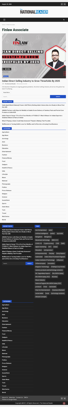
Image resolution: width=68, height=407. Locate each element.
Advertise (12, 397)
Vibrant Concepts (40, 297)
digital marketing (40, 247)
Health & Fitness (7, 168)
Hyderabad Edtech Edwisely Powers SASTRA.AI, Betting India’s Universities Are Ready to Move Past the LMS (17, 232)
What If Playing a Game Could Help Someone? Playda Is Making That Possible (26, 121)
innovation (51, 263)
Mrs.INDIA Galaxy (57, 273)
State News (5, 207)
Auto (3, 142)
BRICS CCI (55, 240)
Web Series (5, 216)
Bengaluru (47, 237)
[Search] (63, 19)
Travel (4, 213)
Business (6, 76)
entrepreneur (48, 250)
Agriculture (5, 132)
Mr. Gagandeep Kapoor (42, 273)
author (52, 233)
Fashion (4, 155)
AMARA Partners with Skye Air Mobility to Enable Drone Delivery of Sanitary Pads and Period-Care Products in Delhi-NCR (17, 239)
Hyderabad (38, 257)
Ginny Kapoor (60, 253)
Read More (6, 92)
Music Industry (40, 280)
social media (39, 293)
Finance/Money (7, 158)
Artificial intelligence (41, 233)
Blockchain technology (42, 240)
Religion (4, 194)
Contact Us (19, 397)
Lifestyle (5, 174)
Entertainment (6, 151)
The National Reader (10, 84)
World (4, 220)
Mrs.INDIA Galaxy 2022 (42, 277)
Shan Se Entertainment (42, 290)
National (4, 181)
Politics (4, 187)
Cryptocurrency (49, 243)
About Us (5, 397)
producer (38, 287)
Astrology (5, 138)
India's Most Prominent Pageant (55, 257)
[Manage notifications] (64, 403)
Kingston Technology (42, 267)
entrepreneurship (41, 253)
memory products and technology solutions (49, 270)
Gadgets (4, 164)
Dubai (55, 247)
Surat (47, 293)
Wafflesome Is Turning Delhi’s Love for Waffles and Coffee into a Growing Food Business (30, 124)
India (3, 171)
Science (4, 197)
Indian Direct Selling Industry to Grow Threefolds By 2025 (34, 55)
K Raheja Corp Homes (58, 267)
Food (3, 161)
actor (50, 230)
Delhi (62, 243)
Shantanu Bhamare (58, 290)
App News (5, 135)
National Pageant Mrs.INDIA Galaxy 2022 (48, 283)
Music (4, 177)
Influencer (60, 260)
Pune (45, 287)
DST (50, 247)
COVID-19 (38, 243)
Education (5, 148)
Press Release (6, 190)
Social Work (6, 200)
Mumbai (54, 277)
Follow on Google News (9, 399)
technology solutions (57, 293)
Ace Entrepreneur (41, 230)
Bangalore (38, 237)
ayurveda (60, 233)
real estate (52, 287)
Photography (6, 184)
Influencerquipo (40, 263)
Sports (4, 203)
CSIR (57, 243)
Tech (3, 210)
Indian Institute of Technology (44, 260)
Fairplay (51, 253)
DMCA (26, 397)
